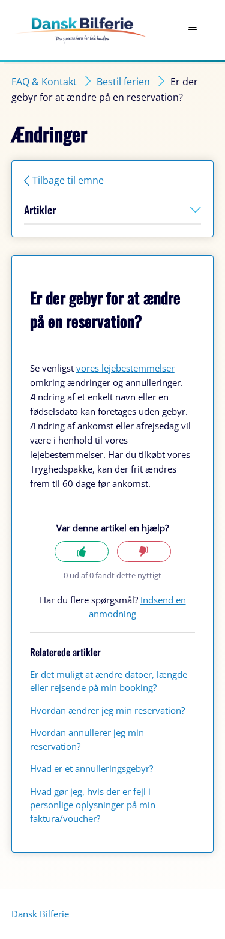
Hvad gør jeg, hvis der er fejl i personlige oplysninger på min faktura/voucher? (92, 804)
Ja (82, 551)
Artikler (40, 209)
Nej (144, 551)
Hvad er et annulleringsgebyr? (91, 768)
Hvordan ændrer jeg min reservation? (107, 710)
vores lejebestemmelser (125, 368)
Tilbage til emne (68, 180)
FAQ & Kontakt (44, 81)
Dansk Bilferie (40, 914)
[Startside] (78, 30)
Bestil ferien (123, 81)
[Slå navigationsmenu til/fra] (192, 30)
